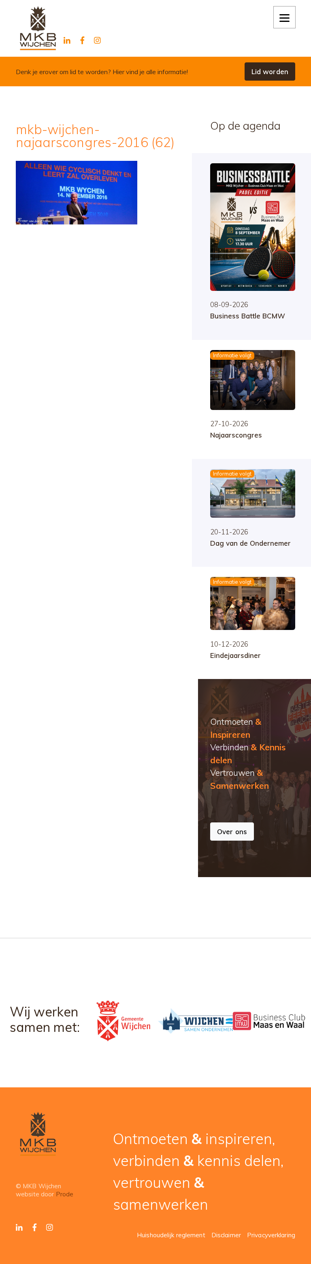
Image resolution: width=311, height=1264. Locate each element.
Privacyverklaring (271, 1235)
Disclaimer (226, 1235)
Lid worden (269, 71)
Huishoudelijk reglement (171, 1235)
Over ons (232, 831)
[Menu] (284, 17)
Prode (65, 1194)
